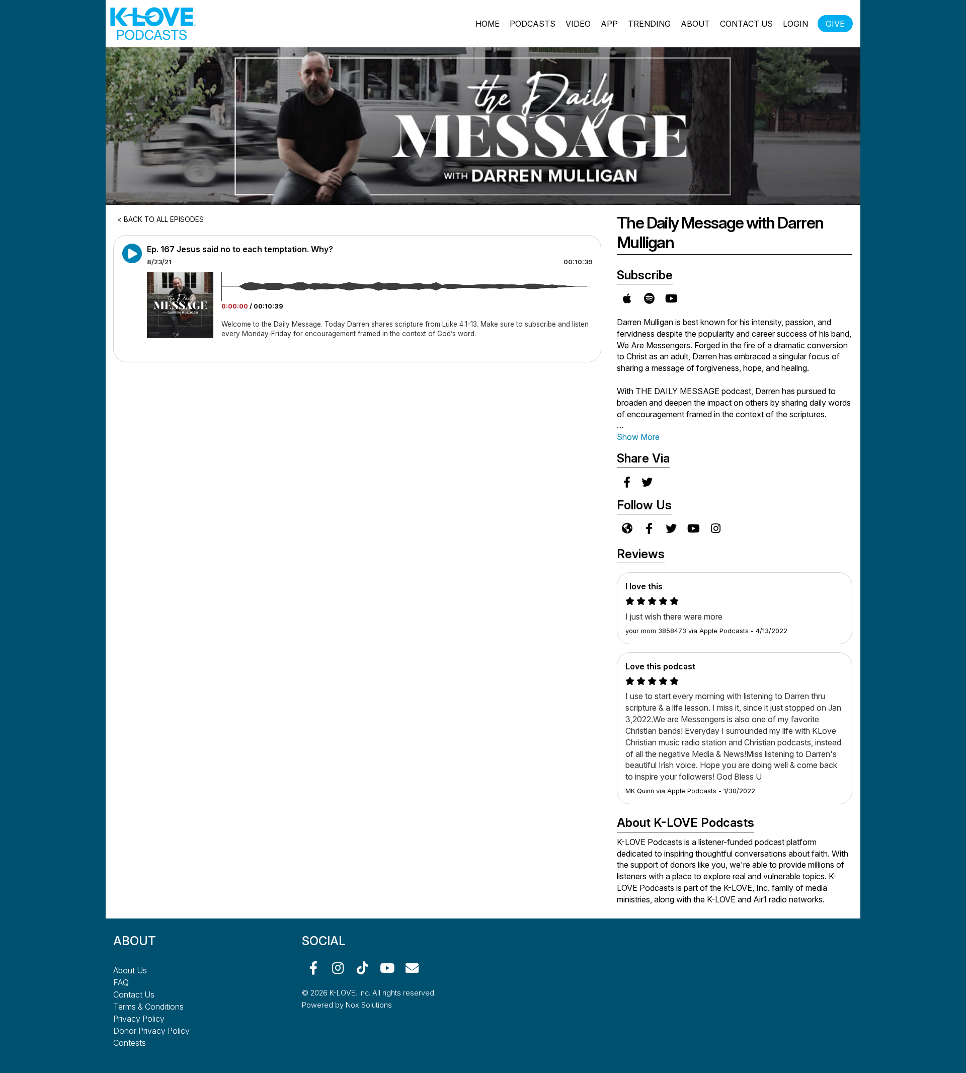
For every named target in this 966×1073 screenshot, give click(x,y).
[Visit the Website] (627, 528)
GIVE (835, 24)
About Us (130, 970)
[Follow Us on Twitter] (671, 528)
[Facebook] (313, 967)
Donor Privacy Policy (151, 1031)
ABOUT (695, 24)
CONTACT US (746, 24)
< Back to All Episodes (160, 219)
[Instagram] (338, 967)
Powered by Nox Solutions (347, 1005)
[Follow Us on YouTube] (693, 528)
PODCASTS (532, 24)
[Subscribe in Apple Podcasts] (627, 298)
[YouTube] (387, 967)
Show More (638, 437)
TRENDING (649, 24)
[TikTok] (362, 967)
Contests (129, 1043)
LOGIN (795, 24)
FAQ (121, 982)
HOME (487, 24)
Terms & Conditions (148, 1007)
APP (609, 24)
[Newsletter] (411, 967)
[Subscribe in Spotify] (649, 298)
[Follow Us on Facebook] (649, 528)
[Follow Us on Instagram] (715, 528)
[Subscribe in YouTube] (671, 298)
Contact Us (133, 994)
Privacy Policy (139, 1019)
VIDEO (578, 24)
